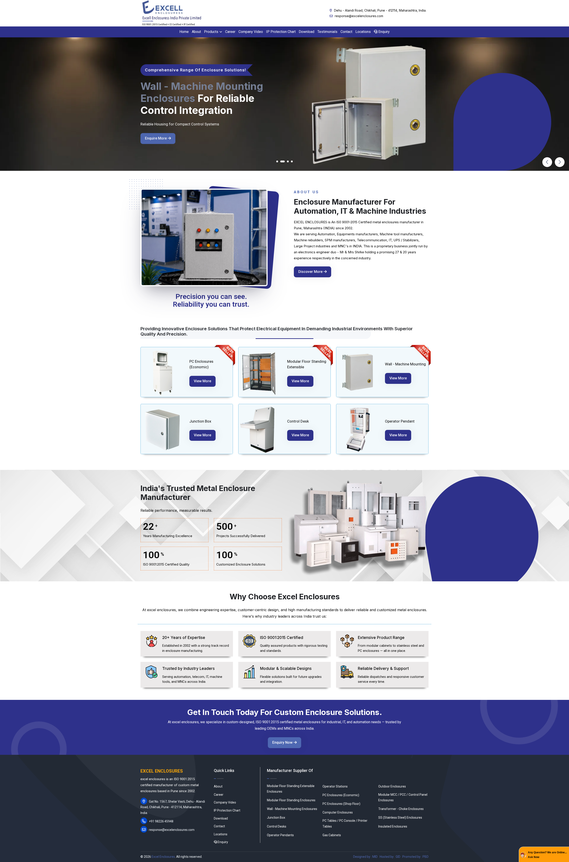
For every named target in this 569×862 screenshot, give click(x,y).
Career (230, 32)
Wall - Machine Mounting (405, 364)
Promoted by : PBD (415, 856)
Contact (346, 32)
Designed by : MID (365, 856)
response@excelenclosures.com (358, 16)
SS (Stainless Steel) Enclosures (400, 817)
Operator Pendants (280, 835)
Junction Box (200, 421)
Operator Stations (335, 786)
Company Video (250, 32)
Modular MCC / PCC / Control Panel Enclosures (402, 797)
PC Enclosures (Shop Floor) (341, 804)
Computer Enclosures (338, 812)
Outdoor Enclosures (392, 786)
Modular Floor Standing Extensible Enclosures (291, 788)
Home (184, 32)
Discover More (310, 272)
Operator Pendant (400, 421)
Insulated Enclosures (392, 826)
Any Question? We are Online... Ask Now (547, 855)
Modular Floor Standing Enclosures (291, 800)
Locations (363, 32)
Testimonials (327, 32)
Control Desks (276, 826)
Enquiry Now (282, 742)
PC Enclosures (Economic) (201, 364)
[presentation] (547, 162)
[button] (277, 161)
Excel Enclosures (163, 856)
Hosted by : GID (390, 856)
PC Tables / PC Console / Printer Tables (345, 823)
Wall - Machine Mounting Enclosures (292, 809)
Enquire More (156, 138)
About (196, 32)
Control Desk (298, 421)
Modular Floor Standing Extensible (306, 364)
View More (202, 381)
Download (306, 32)
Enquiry (383, 32)
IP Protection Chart (281, 32)
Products (211, 32)
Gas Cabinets (332, 835)
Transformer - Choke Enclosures (401, 809)
